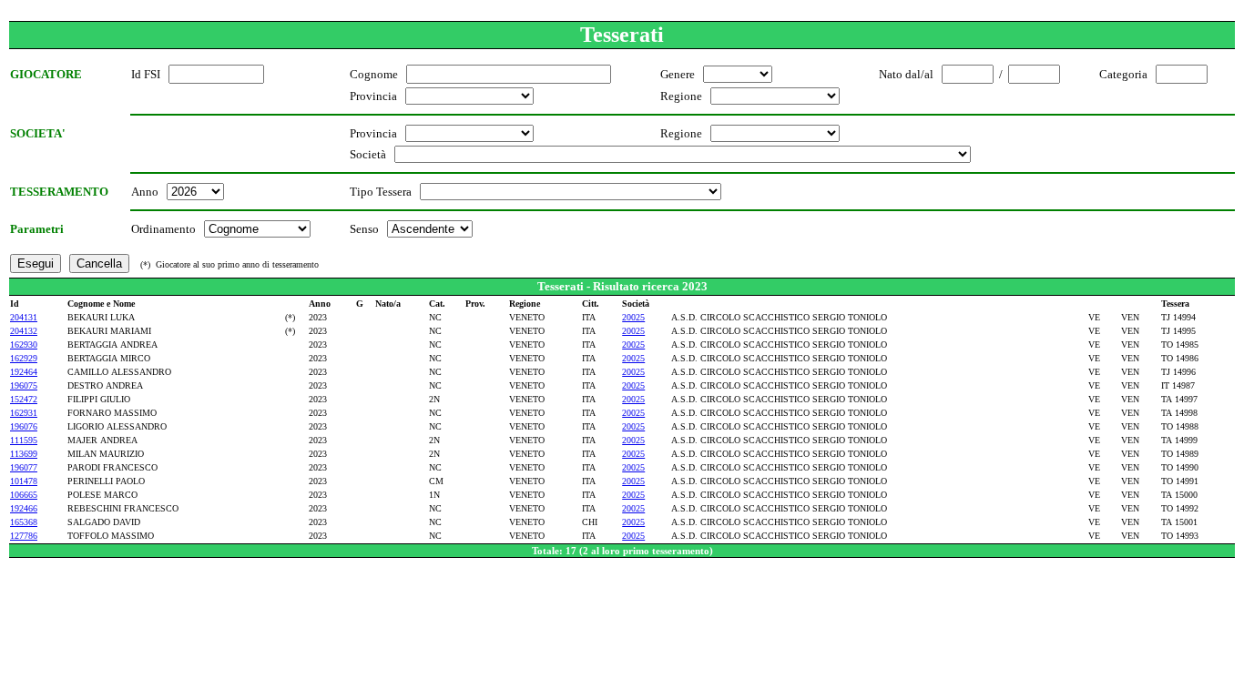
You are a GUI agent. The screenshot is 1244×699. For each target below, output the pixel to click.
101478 (23, 481)
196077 (23, 467)
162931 (23, 413)
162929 (23, 358)
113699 (23, 454)
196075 (23, 385)
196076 (23, 426)
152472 (23, 399)
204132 (23, 331)
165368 (23, 522)
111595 (23, 440)
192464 (23, 372)
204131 (23, 317)
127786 (23, 536)
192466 (23, 508)
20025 (633, 317)
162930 (23, 344)
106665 (23, 495)
